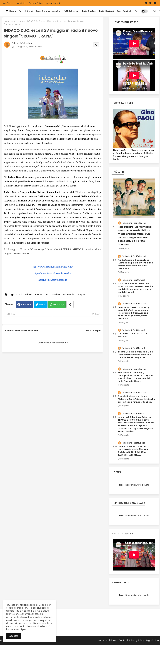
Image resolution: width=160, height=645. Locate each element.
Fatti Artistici (26, 11)
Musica (56, 294)
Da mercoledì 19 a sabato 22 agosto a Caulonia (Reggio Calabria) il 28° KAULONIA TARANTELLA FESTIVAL (133, 450)
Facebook (26, 304)
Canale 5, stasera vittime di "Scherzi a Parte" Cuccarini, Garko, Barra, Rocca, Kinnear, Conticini (136, 399)
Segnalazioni (53, 3)
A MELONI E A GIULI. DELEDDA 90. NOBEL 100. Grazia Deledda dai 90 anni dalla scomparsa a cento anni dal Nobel (136, 288)
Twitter (42, 304)
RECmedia (69, 294)
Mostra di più (93, 330)
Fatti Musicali (106, 11)
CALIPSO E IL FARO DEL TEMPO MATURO (133, 335)
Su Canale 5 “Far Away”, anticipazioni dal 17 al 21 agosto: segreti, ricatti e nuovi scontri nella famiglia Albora (135, 377)
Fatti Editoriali (71, 11)
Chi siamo (8, 3)
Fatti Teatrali (124, 11)
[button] (155, 11)
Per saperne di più (16, 629)
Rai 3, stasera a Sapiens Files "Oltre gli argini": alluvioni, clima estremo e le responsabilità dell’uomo (135, 264)
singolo (21, 21)
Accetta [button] (13, 636)
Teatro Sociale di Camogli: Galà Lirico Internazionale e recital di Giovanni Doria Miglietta (135, 354)
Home (12, 11)
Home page (10, 21)
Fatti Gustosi (89, 11)
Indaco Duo (41, 294)
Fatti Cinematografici (48, 11)
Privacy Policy (36, 3)
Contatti (21, 3)
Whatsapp (58, 304)
